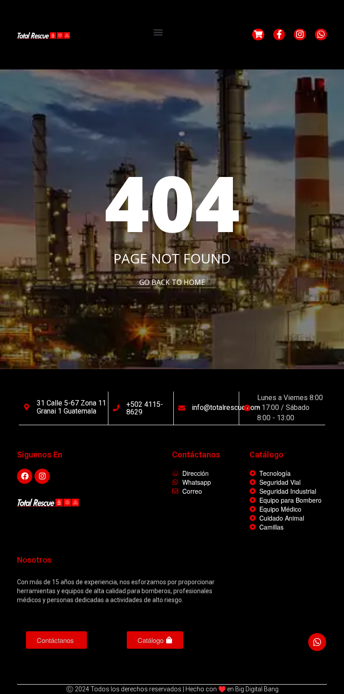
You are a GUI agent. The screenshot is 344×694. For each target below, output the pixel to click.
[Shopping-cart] (258, 35)
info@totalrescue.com (226, 407)
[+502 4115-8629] (116, 408)
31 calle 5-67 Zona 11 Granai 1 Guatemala (71, 407)
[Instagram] (300, 35)
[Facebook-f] (279, 35)
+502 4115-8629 (144, 408)
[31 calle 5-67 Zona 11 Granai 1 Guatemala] (26, 407)
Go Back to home (172, 282)
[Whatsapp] (321, 35)
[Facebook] (24, 476)
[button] (157, 32)
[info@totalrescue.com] (181, 408)
